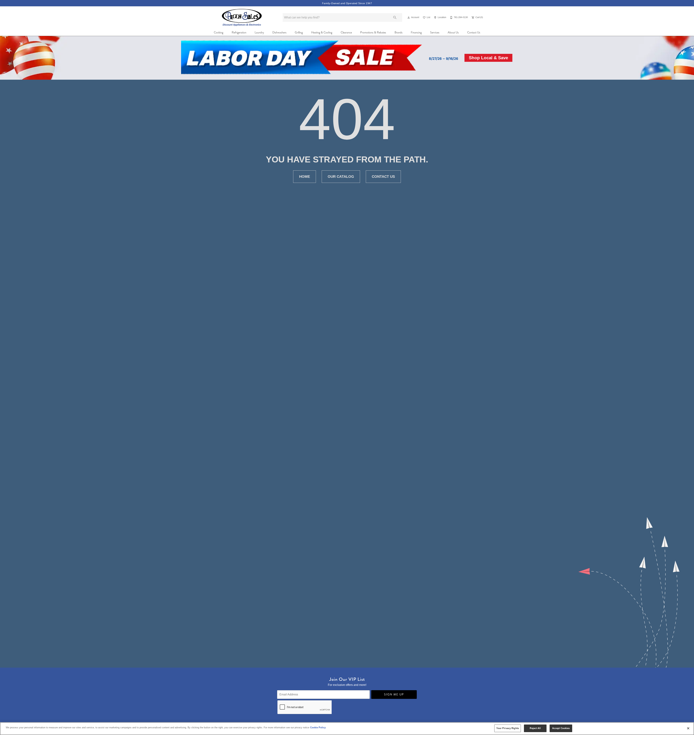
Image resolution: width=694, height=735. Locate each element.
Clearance (346, 32)
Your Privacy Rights (507, 728)
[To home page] (242, 17)
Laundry (259, 32)
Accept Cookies (561, 728)
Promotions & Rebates (373, 32)
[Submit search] (395, 17)
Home (304, 177)
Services (434, 32)
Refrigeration (239, 32)
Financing (416, 32)
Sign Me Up (394, 694)
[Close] (688, 728)
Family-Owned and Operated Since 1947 (347, 3)
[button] (408, 17)
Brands (398, 32)
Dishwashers (279, 32)
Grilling (299, 32)
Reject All (535, 728)
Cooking (218, 32)
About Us (453, 32)
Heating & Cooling (321, 32)
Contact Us (473, 32)
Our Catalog (341, 177)
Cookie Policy (318, 727)
